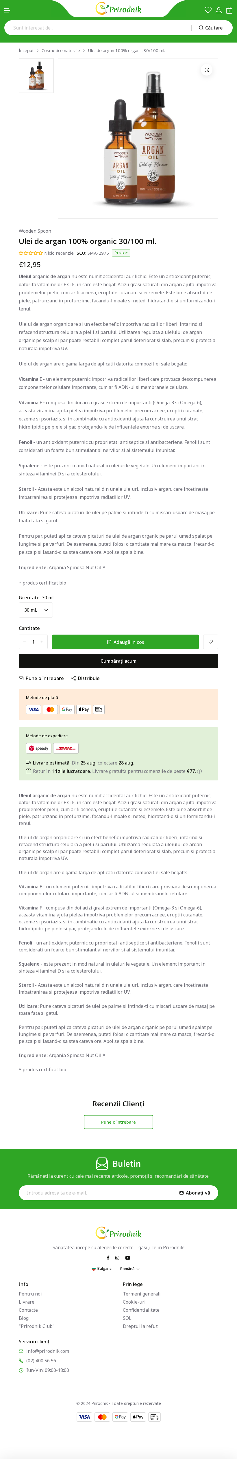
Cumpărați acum (118, 661)
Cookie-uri (134, 1302)
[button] (7, 10)
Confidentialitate (141, 1310)
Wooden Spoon (35, 231)
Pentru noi (30, 1294)
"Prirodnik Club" (37, 1326)
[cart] (229, 10)
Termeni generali (142, 1294)
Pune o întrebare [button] (118, 1122)
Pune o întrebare (45, 678)
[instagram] (117, 1257)
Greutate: (37, 597)
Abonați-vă (198, 1193)
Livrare (26, 1302)
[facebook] (108, 1257)
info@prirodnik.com (47, 1351)
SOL (127, 1318)
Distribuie (89, 678)
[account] (218, 10)
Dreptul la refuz (140, 1326)
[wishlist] (208, 10)
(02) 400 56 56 (41, 1360)
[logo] (118, 8)
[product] (206, 70)
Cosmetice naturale (61, 50)
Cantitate (29, 628)
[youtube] (127, 1257)
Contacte (28, 1310)
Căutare (214, 28)
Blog (24, 1318)
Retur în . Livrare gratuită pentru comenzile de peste (114, 771)
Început (26, 50)
